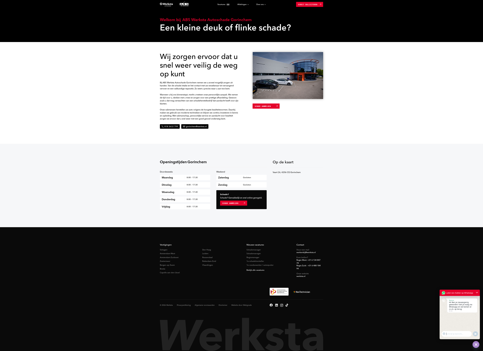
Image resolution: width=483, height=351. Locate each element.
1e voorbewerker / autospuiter (260, 265)
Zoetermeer (165, 261)
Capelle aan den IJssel (170, 272)
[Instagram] (281, 305)
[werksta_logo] (166, 4)
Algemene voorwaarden (205, 305)
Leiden (205, 253)
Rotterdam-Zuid (209, 261)
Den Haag (206, 250)
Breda (162, 269)
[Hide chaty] (476, 344)
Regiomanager (253, 257)
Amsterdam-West (167, 253)
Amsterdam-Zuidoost (169, 257)
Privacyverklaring (184, 305)
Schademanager (254, 250)
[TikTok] (287, 305)
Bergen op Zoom (167, 265)
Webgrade (247, 305)
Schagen (163, 250)
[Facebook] (271, 305)
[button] (248, 5)
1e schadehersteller (255, 261)
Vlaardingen (207, 265)
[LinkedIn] (276, 305)
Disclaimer (223, 305)
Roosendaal (207, 257)
